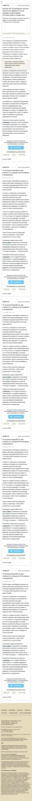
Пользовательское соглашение (8, 770)
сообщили (5, 122)
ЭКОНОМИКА (12, 710)
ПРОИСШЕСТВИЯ (13, 713)
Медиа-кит (13, 754)
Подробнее (3, 768)
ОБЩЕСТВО (5, 5)
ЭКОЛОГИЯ (4, 713)
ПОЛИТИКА (4, 710)
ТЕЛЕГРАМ (22, 155)
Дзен (14, 155)
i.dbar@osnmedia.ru (8, 730)
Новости (6, 155)
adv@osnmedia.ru (26, 734)
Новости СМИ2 (6, 159)
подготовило (6, 242)
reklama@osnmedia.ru (17, 734)
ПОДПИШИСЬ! (17, 147)
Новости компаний (25, 713)
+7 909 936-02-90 (9, 732)
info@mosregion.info (8, 724)
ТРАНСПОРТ (27, 710)
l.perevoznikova (26, 5)
